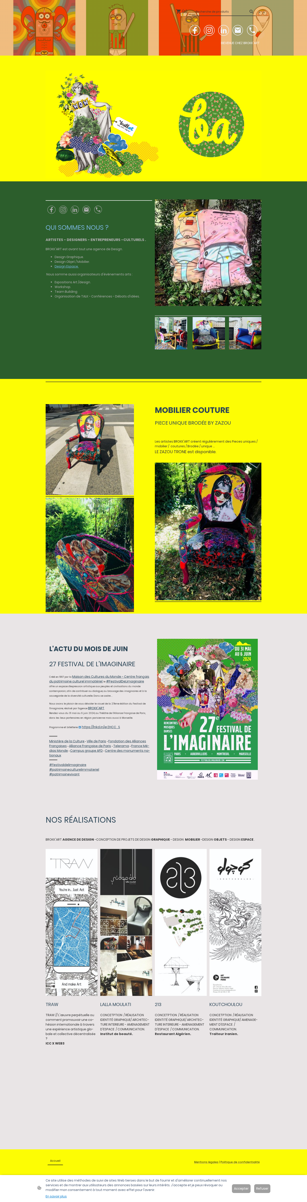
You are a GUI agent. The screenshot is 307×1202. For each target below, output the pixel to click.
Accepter (241, 1188)
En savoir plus (56, 1196)
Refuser (262, 1188)
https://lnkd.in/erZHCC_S (101, 727)
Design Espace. (67, 266)
